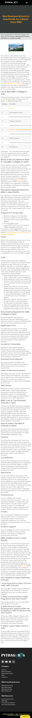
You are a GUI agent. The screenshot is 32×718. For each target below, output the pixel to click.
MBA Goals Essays (6, 687)
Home (2, 34)
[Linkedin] (3, 662)
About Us (4, 670)
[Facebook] (10, 662)
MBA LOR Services (6, 691)
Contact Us (4, 677)
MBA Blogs (4, 701)
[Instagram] (13, 662)
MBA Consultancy (6, 671)
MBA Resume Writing (7, 685)
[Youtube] (6, 662)
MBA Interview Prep (6, 689)
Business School (9, 34)
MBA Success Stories (7, 673)
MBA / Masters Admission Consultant (18, 714)
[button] (26, 2)
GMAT (3, 675)
